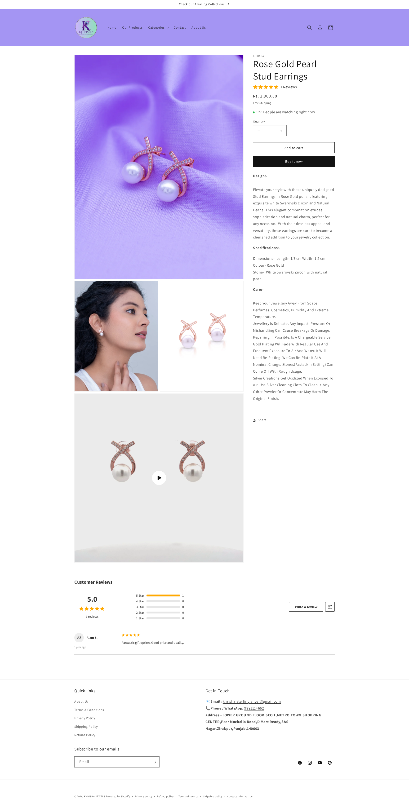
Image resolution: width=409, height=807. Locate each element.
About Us (81, 701)
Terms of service (188, 796)
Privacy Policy (84, 718)
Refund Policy (84, 735)
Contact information (240, 796)
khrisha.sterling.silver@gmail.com (252, 701)
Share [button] (262, 420)
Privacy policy (143, 796)
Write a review (306, 607)
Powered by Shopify (118, 796)
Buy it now (294, 161)
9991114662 (254, 708)
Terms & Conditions (89, 710)
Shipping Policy (86, 726)
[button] (158, 27)
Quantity (259, 121)
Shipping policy (213, 796)
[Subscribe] (154, 762)
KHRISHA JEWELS (94, 796)
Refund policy (165, 796)
